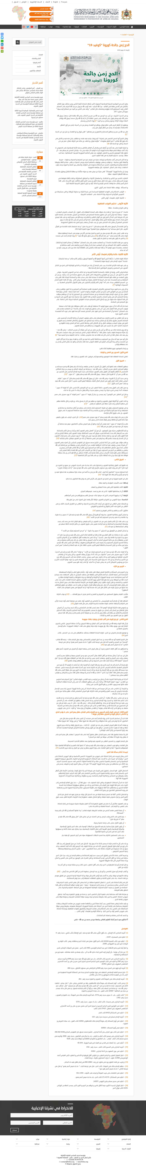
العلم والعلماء (36, 59)
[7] (113, 285)
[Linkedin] (24, 27)
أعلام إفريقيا (37, 63)
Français (64, 2)
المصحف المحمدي (44, 9)
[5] (76, 236)
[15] (98, 426)
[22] (67, 594)
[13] (85, 404)
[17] (75, 455)
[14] (81, 417)
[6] (127, 238)
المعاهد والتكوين (35, 71)
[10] (65, 374)
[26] (66, 661)
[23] (72, 603)
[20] (88, 517)
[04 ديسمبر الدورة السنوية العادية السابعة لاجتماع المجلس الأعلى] (28, 185)
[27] (57, 748)
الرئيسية (131, 35)
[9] (120, 372)
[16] (57, 438)
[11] (109, 383)
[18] (99, 475)
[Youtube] (32, 27)
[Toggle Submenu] (108, 1140)
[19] (94, 510)
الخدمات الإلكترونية (36, 2)
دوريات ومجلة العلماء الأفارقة (41, 19)
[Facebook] (36, 27)
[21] (106, 526)
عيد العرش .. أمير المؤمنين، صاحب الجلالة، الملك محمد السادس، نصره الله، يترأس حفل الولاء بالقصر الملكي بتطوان (29, 90)
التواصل (23, 2)
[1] (95, 121)
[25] (102, 645)
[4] (96, 236)
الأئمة (39, 67)
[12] (125, 397)
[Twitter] (28, 27)
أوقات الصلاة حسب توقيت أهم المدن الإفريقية (41, 14)
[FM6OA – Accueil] (132, 27)
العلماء (124, 35)
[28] (58, 871)
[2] (126, 134)
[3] (108, 144)
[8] (56, 335)
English (55, 2)
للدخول (16, 2)
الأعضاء (48, 2)
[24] (123, 635)
